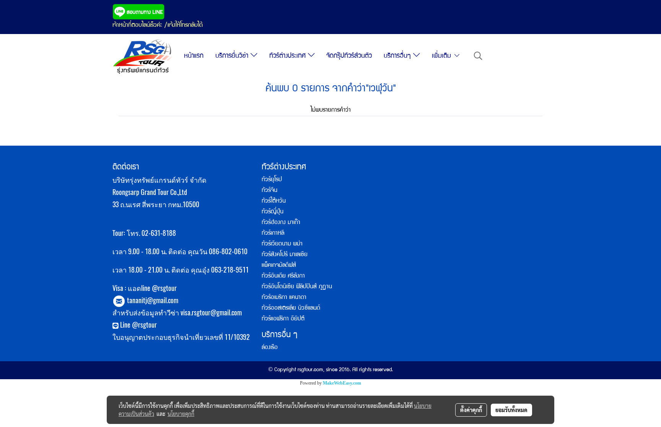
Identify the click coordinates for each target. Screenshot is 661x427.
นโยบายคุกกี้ (181, 413)
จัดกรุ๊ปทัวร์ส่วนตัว (349, 56)
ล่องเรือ (270, 348)
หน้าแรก (194, 56)
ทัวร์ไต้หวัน (274, 201)
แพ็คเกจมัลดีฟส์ (279, 265)
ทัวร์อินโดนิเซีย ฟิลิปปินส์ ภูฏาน (297, 287)
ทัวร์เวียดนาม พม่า (282, 244)
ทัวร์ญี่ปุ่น (272, 212)
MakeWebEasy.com (342, 383)
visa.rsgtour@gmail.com (211, 312)
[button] (478, 56)
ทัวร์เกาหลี (273, 233)
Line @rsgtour (138, 325)
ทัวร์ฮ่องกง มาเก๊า (281, 223)
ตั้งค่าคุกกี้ (471, 409)
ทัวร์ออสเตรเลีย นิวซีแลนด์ (291, 308)
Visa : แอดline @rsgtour (144, 288)
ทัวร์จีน (269, 190)
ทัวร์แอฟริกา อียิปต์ (283, 319)
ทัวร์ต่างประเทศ (288, 56)
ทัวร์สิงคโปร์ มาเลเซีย (285, 255)
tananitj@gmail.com (152, 300)
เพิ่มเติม (442, 56)
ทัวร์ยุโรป (272, 180)
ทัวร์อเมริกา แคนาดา (284, 297)
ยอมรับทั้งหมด (511, 409)
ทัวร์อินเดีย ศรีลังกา (283, 276)
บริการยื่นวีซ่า (233, 56)
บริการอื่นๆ (398, 56)
